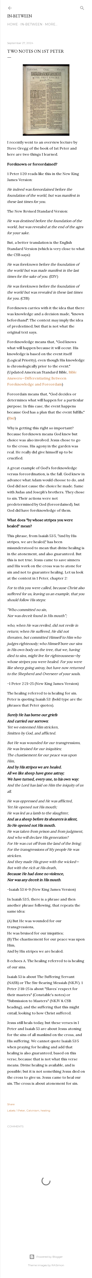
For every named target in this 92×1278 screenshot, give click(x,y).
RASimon (58, 1265)
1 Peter (21, 1110)
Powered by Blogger (49, 1256)
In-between (19, 16)
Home (12, 24)
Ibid (11, 418)
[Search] (82, 7)
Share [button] (11, 1104)
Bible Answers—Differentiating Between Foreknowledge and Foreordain (42, 378)
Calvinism (32, 1110)
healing (45, 1110)
